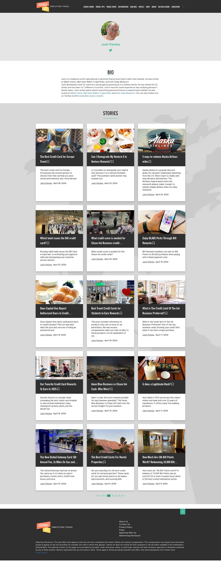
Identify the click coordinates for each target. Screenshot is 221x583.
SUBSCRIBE (176, 7)
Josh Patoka (46, 183)
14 (122, 495)
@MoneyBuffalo (81, 96)
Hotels (141, 7)
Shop (148, 7)
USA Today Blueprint (125, 93)
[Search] (183, 7)
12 (116, 495)
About (154, 7)
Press (121, 530)
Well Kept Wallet (91, 93)
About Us (123, 522)
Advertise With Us (127, 533)
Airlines (133, 7)
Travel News (111, 7)
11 (113, 495)
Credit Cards (88, 7)
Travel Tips (100, 7)
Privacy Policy (125, 527)
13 (119, 495)
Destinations (123, 7)
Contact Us (124, 524)
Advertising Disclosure (129, 536)
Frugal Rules (105, 93)
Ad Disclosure (164, 7)
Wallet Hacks (76, 93)
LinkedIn (99, 96)
